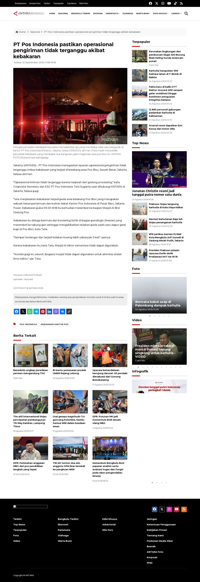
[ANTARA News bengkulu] (29, 13)
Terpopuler (58, 3)
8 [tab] (171, 367)
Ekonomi (98, 13)
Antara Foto (34, 3)
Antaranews (20, 3)
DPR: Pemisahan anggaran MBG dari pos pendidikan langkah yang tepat (29, 466)
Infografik (140, 371)
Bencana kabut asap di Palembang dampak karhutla (157, 303)
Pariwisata (112, 13)
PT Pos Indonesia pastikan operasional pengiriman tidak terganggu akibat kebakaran (92, 32)
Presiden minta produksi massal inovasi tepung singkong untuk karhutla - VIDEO (155, 351)
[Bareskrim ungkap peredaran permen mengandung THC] (30, 355)
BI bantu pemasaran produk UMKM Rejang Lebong (69, 372)
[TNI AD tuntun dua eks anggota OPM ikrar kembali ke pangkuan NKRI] (70, 447)
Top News (71, 3)
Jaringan (152, 519)
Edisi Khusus (160, 13)
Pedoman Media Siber (160, 541)
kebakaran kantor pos (55, 324)
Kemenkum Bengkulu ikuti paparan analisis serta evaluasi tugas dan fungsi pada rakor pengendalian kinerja (108, 469)
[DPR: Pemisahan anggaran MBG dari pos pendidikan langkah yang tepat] (30, 447)
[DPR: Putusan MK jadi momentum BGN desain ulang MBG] (109, 401)
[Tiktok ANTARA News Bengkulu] (175, 3)
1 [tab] (150, 315)
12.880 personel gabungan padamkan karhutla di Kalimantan (165, 113)
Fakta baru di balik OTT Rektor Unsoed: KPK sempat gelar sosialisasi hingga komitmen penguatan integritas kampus (165, 93)
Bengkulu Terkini (80, 13)
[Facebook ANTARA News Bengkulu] (150, 3)
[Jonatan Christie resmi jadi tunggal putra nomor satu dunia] (159, 169)
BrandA (151, 546)
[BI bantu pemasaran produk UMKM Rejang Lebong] (70, 355)
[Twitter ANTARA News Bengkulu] (156, 3)
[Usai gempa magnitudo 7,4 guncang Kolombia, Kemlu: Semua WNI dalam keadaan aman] (70, 401)
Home (52, 13)
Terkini (47, 3)
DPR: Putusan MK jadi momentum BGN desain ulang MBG (106, 420)
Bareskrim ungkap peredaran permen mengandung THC (30, 372)
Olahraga (127, 13)
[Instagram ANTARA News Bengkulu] (162, 3)
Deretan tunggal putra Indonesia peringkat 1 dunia (157, 470)
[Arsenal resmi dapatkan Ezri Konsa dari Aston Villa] (139, 130)
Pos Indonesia (28, 324)
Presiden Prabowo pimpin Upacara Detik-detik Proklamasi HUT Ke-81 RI (164, 253)
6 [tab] (161, 367)
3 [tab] (159, 315)
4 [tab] (164, 315)
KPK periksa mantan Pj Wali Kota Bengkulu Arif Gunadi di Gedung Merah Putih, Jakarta (166, 237)
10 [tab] (180, 367)
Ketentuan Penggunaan (161, 524)
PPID (149, 562)
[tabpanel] (159, 295)
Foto (136, 269)
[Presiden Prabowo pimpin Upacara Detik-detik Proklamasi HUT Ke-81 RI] (139, 254)
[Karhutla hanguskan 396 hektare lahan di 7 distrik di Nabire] (139, 75)
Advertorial (109, 524)
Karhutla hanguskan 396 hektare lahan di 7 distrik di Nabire (165, 74)
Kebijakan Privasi (157, 530)
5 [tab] (168, 315)
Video (137, 320)
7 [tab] (166, 367)
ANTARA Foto (155, 552)
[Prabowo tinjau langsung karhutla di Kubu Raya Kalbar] (139, 208)
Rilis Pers (83, 3)
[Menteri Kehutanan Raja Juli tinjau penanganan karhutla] (139, 223)
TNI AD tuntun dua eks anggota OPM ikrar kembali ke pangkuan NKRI (69, 466)
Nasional (63, 13)
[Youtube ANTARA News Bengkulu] (169, 3)
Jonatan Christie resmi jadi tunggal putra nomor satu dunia (156, 192)
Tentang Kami (155, 535)
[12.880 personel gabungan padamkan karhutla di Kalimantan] (139, 114)
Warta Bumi (142, 13)
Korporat (152, 557)
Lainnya (175, 13)
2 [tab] (154, 315)
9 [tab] (175, 367)
